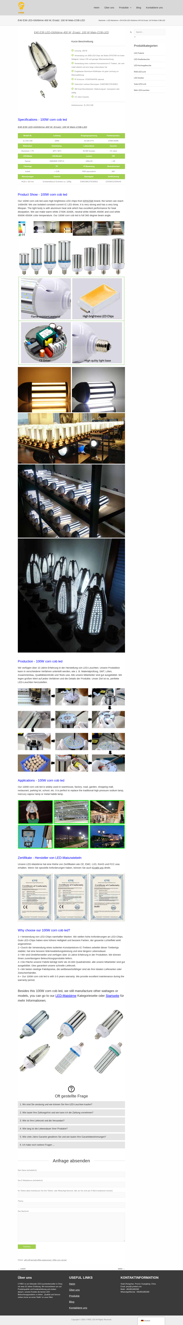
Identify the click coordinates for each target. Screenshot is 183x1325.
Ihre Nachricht (23, 1211)
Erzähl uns (98, 867)
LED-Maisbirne (65, 995)
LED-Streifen (139, 78)
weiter (121, 1269)
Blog (71, 1301)
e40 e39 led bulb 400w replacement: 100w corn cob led (45, 1260)
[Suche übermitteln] (131, 32)
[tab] (71, 1104)
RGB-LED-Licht (140, 72)
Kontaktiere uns (78, 1307)
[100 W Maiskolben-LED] (42, 65)
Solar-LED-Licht (140, 84)
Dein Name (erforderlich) (27, 1170)
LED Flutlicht (139, 53)
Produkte (74, 1295)
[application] (130, 7)
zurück (22, 1269)
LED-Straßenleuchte (142, 59)
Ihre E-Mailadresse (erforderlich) (30, 1180)
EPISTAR (88, 201)
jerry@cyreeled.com (134, 1287)
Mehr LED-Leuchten (141, 90)
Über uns (74, 1289)
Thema (20, 1201)
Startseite (112, 995)
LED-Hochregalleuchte (142, 65)
